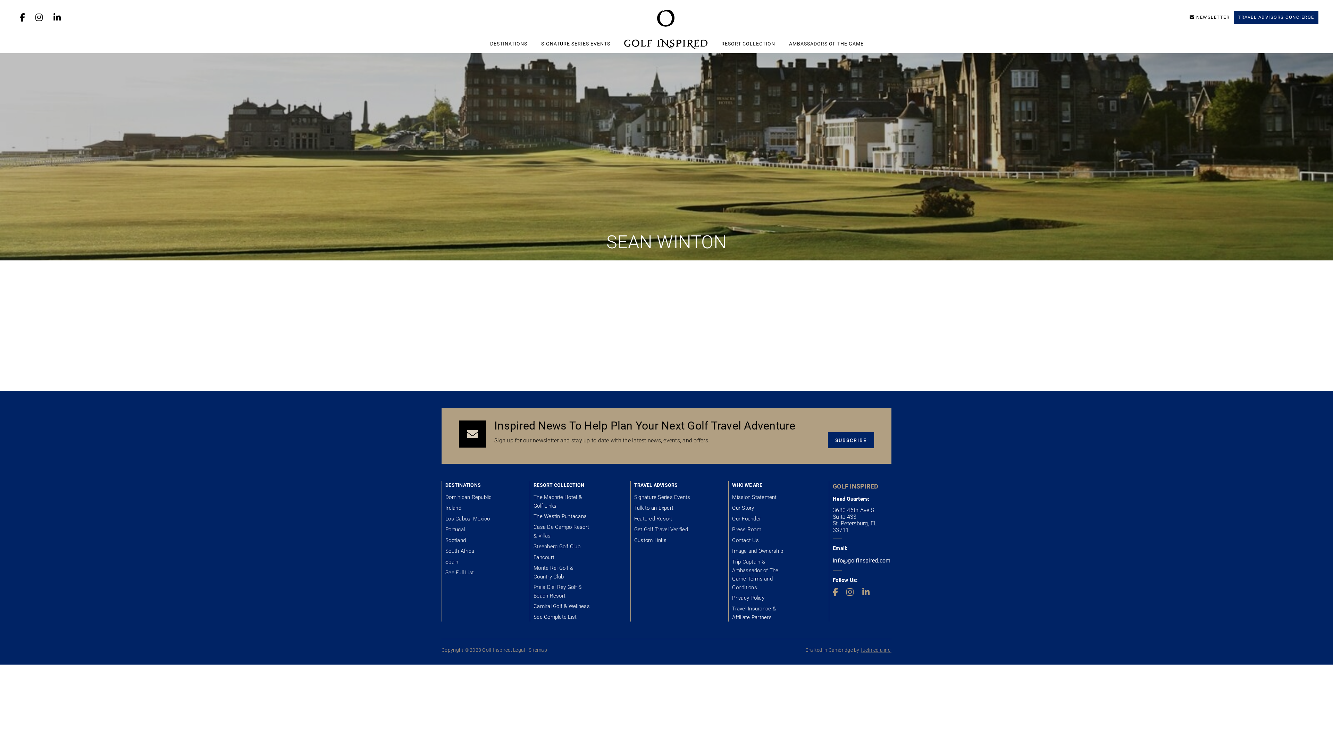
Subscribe (851, 440)
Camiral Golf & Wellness (562, 606)
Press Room (746, 529)
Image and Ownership (757, 551)
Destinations (508, 44)
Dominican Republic (468, 497)
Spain (451, 562)
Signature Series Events (575, 44)
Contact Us (745, 540)
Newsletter (1213, 17)
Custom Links (650, 540)
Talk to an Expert (653, 508)
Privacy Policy (748, 598)
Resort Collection (748, 44)
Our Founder (746, 519)
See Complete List (555, 617)
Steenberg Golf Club (557, 546)
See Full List (459, 572)
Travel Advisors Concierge (1276, 17)
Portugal (455, 529)
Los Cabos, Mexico (467, 519)
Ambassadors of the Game (826, 44)
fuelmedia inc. (876, 650)
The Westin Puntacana (560, 516)
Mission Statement (754, 497)
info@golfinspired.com (861, 560)
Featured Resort (653, 519)
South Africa (459, 551)
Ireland (453, 508)
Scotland (455, 540)
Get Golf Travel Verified (661, 529)
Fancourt (544, 557)
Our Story (743, 508)
